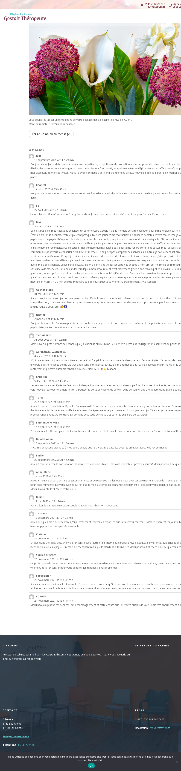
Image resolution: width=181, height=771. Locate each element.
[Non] (176, 761)
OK (91, 765)
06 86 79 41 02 (26, 745)
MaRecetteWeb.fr (160, 728)
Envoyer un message (16, 736)
